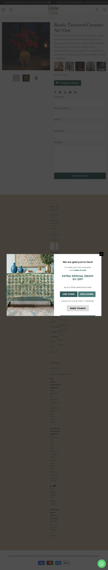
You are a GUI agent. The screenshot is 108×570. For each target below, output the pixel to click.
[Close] (101, 254)
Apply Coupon (78, 308)
